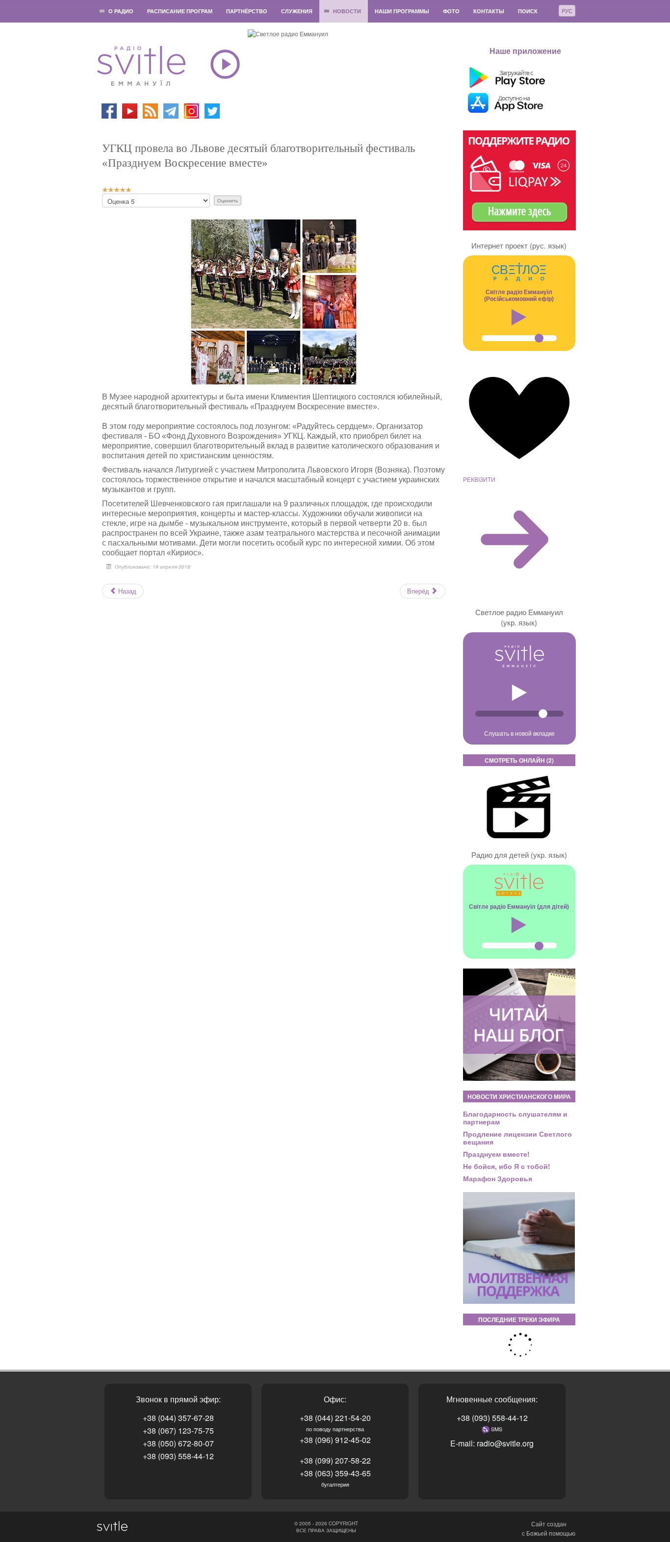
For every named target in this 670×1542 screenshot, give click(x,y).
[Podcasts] (150, 110)
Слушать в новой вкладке (519, 733)
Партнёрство (246, 11)
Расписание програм (179, 11)
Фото (451, 11)
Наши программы (402, 11)
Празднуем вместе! (496, 1154)
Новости (347, 11)
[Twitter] (212, 110)
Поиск (528, 11)
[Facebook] (109, 110)
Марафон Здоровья (497, 1178)
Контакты (488, 11)
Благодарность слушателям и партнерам (515, 1117)
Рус (567, 11)
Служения (296, 11)
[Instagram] (191, 110)
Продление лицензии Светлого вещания (517, 1137)
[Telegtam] (170, 110)
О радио (120, 11)
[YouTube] (130, 110)
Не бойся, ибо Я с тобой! (506, 1166)
